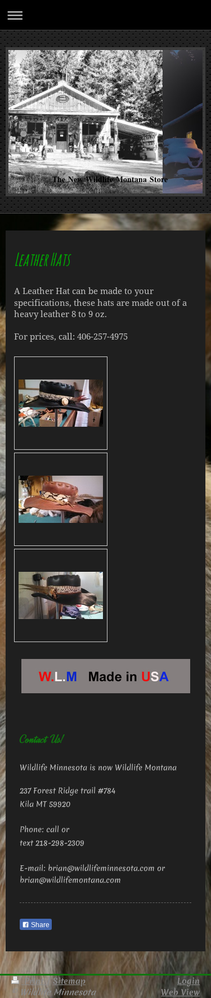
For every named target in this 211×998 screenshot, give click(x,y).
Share (39, 925)
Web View (180, 992)
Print (33, 981)
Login (188, 981)
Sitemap (69, 981)
